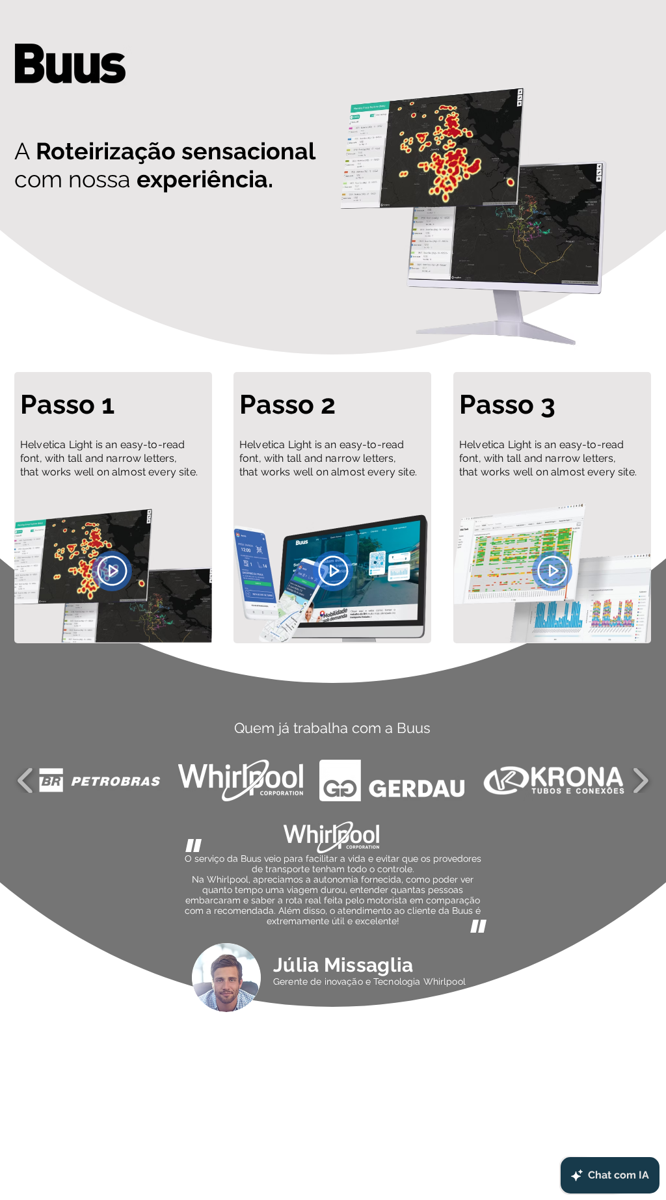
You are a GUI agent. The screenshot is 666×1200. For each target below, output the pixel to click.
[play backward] (25, 780)
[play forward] (640, 780)
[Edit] (112, 571)
